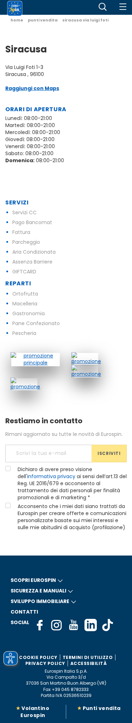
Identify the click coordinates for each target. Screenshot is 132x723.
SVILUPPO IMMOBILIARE (40, 601)
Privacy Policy (45, 663)
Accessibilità (88, 663)
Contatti (24, 611)
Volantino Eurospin (34, 712)
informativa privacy (51, 476)
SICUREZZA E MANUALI (38, 590)
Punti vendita (102, 708)
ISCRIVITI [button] (109, 453)
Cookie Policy (38, 657)
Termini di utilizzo (88, 657)
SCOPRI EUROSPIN (33, 580)
